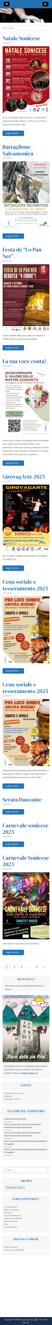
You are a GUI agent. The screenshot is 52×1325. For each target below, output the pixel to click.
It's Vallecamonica (10, 1207)
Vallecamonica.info (11, 1221)
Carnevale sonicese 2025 (25, 829)
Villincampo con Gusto (12, 1099)
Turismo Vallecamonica (12, 1216)
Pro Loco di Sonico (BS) (28, 1320)
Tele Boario (8, 1213)
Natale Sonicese (21, 38)
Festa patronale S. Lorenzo (14, 1093)
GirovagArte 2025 (24, 476)
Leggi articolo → (13, 133)
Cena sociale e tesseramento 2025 (25, 585)
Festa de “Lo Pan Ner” (22, 253)
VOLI (6, 1224)
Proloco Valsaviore (11, 1247)
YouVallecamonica (10, 1227)
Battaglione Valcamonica (18, 150)
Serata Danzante (22, 799)
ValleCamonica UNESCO (13, 1218)
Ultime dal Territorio (27, 1111)
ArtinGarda (8, 1096)
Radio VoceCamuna (11, 1210)
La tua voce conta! (24, 361)
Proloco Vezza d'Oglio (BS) (14, 1250)
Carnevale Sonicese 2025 (26, 861)
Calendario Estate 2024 (15, 1119)
